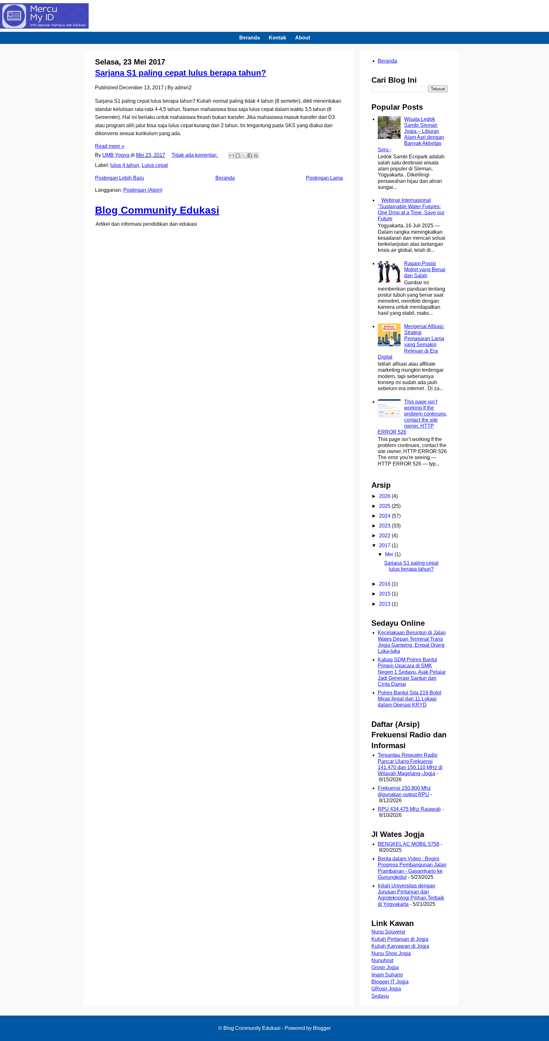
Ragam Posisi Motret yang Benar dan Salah (424, 269)
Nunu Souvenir (388, 931)
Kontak (277, 37)
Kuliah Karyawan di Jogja (400, 946)
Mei (390, 554)
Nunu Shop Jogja (391, 953)
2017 (385, 545)
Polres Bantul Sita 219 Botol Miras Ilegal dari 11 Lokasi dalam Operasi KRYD (409, 698)
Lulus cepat (155, 165)
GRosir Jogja (386, 988)
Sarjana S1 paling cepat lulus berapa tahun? (180, 72)
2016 (385, 584)
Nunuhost (382, 960)
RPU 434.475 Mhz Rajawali (409, 809)
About (302, 37)
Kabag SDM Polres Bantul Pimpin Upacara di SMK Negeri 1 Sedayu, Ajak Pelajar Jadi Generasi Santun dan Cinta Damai (412, 672)
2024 (385, 516)
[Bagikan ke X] (244, 155)
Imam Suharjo (387, 974)
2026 (385, 496)
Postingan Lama (324, 178)
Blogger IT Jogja (390, 981)
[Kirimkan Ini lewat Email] (231, 155)
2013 (385, 604)
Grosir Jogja (385, 967)
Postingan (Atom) (142, 190)
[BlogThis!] (237, 155)
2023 (385, 525)
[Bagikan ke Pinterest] (256, 155)
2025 (385, 506)
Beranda (249, 37)
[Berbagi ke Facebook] (250, 155)
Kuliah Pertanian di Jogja (399, 939)
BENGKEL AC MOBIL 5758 (408, 844)
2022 (385, 535)
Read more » (109, 146)
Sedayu (380, 996)
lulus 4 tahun (124, 165)
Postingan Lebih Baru (119, 178)
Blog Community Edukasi (157, 210)
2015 (385, 593)
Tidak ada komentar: (195, 155)
